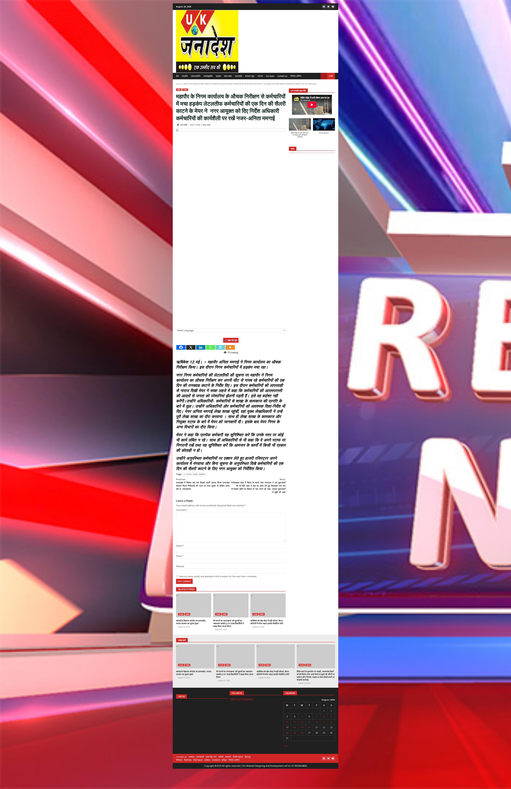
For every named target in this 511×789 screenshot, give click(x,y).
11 (294, 721)
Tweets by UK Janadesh (241, 698)
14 (316, 721)
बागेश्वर (207, 760)
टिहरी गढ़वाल (238, 756)
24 (287, 732)
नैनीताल (179, 760)
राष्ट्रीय (185, 76)
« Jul (285, 745)
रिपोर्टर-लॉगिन (295, 76)
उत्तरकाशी (200, 756)
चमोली (220, 756)
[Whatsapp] (210, 347)
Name (180, 545)
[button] (300, 129)
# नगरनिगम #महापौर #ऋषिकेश (194, 474)
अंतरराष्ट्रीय (195, 76)
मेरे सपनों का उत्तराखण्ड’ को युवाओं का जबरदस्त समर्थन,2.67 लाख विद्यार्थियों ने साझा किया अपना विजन (230, 605)
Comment (181, 510)
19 (302, 727)
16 (331, 721)
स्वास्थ (260, 76)
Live (331, 76)
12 (302, 721)
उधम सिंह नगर (211, 756)
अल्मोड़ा (191, 756)
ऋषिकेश (179, 90)
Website (180, 566)
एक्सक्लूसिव (208, 76)
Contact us (282, 76)
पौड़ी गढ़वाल (198, 760)
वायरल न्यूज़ (249, 76)
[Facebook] (181, 347)
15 (324, 721)
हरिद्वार (224, 760)
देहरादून (248, 756)
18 (294, 727)
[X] (190, 347)
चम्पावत (228, 756)
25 (294, 732)
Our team (270, 76)
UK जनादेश (183, 125)
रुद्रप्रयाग (216, 760)
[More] (230, 347)
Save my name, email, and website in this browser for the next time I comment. (218, 576)
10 (287, 721)
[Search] (317, 76)
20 (309, 727)
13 (309, 721)
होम (177, 76)
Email (179, 556)
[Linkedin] (200, 347)
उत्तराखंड (238, 76)
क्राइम (218, 76)
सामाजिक (185, 90)
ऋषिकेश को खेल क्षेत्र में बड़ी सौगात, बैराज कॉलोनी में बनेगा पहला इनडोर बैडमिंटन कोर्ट (268, 605)
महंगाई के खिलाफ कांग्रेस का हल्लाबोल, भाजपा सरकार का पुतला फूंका (193, 605)
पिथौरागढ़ (187, 760)
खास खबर (228, 76)
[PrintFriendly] (220, 347)
